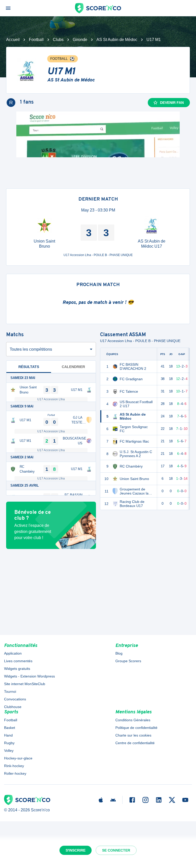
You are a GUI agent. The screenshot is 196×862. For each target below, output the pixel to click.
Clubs (58, 39)
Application (13, 653)
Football (36, 39)
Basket (9, 728)
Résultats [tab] (28, 367)
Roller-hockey (15, 773)
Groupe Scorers (128, 661)
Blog (118, 653)
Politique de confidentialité (136, 728)
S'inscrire (75, 850)
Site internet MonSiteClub (24, 684)
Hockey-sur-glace (18, 758)
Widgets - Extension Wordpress (29, 676)
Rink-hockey (14, 766)
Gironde (80, 39)
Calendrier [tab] (73, 367)
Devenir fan (172, 103)
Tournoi (10, 691)
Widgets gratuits (17, 669)
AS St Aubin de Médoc (116, 39)
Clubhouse (12, 707)
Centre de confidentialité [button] (135, 743)
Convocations (15, 699)
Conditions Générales (132, 720)
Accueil (13, 39)
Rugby (9, 743)
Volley (9, 750)
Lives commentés (18, 661)
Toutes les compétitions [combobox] (31, 349)
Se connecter (116, 850)
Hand (8, 735)
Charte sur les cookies (133, 735)
